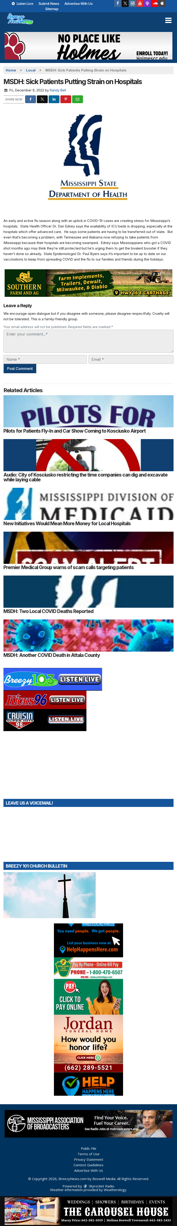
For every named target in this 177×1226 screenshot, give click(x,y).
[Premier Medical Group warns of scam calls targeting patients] (88, 548)
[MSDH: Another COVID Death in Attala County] (88, 635)
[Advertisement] (88, 46)
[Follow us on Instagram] (132, 3)
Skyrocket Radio (101, 1186)
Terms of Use (88, 1154)
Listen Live (24, 3)
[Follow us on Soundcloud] (154, 3)
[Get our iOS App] (162, 3)
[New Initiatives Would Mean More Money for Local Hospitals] (88, 504)
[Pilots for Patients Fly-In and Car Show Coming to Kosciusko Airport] (88, 411)
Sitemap (51, 9)
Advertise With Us (79, 3)
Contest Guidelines (88, 1165)
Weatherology (115, 1189)
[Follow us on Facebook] (117, 3)
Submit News (48, 3)
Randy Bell (58, 90)
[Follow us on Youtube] (139, 3)
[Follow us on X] (125, 3)
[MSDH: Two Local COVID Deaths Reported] (88, 592)
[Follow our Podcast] (147, 3)
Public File (88, 1148)
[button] (168, 20)
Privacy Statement (88, 1159)
